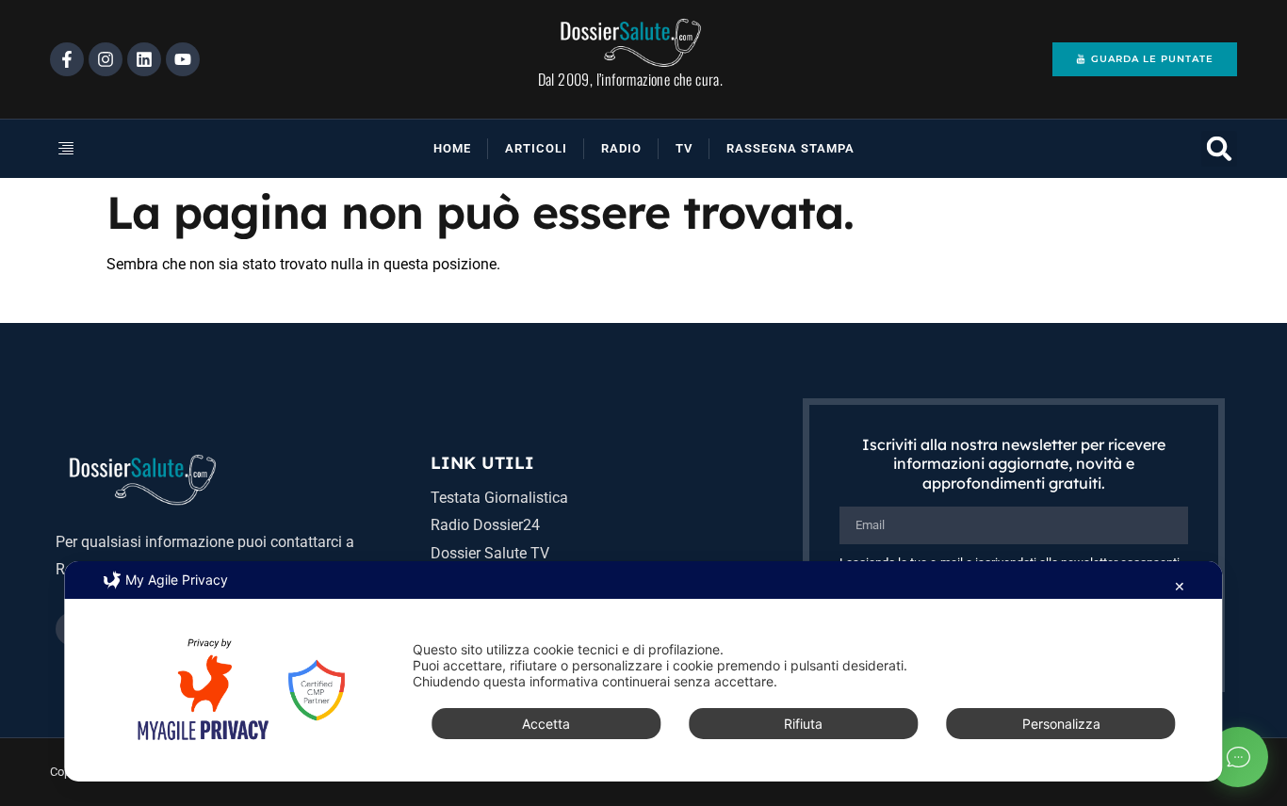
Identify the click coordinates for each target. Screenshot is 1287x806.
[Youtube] (183, 59)
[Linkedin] (144, 59)
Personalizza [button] (1061, 724)
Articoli (536, 148)
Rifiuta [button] (803, 724)
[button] (129, 149)
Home (452, 148)
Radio (621, 148)
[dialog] (643, 671)
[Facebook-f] (67, 59)
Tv (684, 148)
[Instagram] (105, 59)
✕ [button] (1179, 586)
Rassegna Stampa (790, 148)
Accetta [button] (546, 724)
